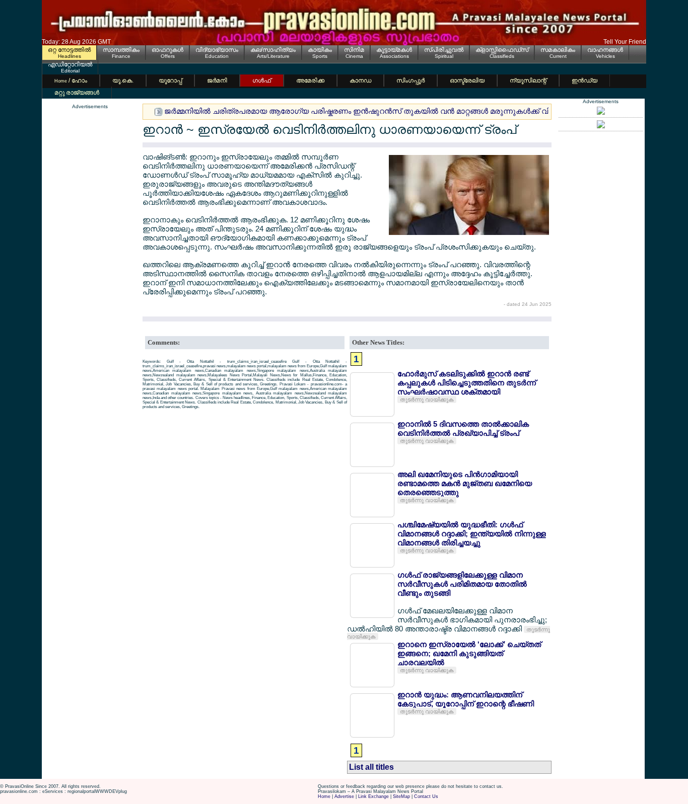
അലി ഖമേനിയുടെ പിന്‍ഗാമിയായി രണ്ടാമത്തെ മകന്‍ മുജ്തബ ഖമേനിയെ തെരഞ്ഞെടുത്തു (464, 483)
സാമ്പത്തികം (121, 49)
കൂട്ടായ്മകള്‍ (394, 49)
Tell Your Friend (624, 41)
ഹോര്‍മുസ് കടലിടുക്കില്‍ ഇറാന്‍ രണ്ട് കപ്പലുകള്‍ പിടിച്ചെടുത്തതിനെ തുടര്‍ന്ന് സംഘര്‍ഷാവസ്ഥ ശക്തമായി (466, 382)
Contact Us (426, 796)
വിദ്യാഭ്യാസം (216, 49)
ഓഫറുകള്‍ (167, 49)
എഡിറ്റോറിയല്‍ (70, 64)
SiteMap (401, 796)
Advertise (344, 796)
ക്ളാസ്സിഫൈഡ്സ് (501, 49)
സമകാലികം (557, 49)
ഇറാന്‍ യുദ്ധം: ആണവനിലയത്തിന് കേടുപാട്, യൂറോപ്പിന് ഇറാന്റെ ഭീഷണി (465, 699)
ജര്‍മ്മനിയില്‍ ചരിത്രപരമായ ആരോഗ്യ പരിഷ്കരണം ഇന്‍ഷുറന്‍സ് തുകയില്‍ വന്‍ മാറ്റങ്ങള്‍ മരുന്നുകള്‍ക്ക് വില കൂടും (372, 111)
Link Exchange (373, 796)
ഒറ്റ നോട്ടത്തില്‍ (69, 49)
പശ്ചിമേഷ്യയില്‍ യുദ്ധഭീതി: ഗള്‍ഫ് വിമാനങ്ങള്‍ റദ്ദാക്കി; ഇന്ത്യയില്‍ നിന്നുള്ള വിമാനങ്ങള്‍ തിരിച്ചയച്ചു (471, 533)
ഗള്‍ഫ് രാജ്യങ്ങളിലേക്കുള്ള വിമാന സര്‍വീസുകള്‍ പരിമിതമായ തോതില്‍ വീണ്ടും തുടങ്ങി (462, 584)
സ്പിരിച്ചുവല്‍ (443, 49)
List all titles (371, 767)
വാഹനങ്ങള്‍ (605, 49)
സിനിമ (354, 49)
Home (324, 796)
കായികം (320, 49)
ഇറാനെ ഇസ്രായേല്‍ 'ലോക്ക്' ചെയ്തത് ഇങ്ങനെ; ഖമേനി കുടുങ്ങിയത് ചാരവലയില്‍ (469, 653)
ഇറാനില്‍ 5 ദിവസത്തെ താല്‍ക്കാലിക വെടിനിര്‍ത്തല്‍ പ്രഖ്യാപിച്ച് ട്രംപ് (463, 428)
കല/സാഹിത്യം (273, 49)
